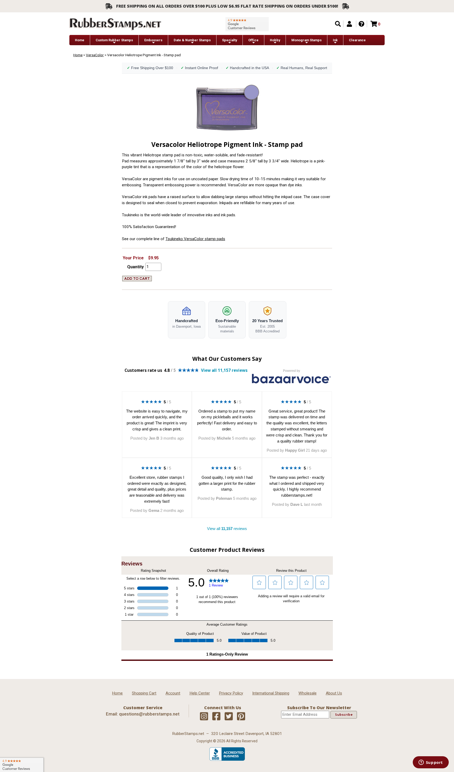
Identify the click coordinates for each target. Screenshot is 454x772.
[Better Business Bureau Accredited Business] (227, 759)
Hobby (275, 40)
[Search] (338, 23)
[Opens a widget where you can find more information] (430, 762)
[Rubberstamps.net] (115, 24)
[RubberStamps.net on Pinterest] (241, 716)
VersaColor (95, 55)
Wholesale (307, 693)
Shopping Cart (144, 693)
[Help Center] (361, 23)
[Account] (349, 23)
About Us (334, 693)
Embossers (153, 40)
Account (173, 693)
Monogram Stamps (306, 40)
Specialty (229, 40)
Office (253, 40)
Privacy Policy (231, 693)
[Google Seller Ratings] (247, 24)
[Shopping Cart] (373, 23)
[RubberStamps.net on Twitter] (229, 716)
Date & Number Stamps (192, 40)
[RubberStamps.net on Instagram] (204, 716)
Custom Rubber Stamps (114, 40)
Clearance (357, 40)
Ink (335, 40)
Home (79, 40)
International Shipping (270, 693)
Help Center (199, 693)
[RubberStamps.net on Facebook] (216, 716)
